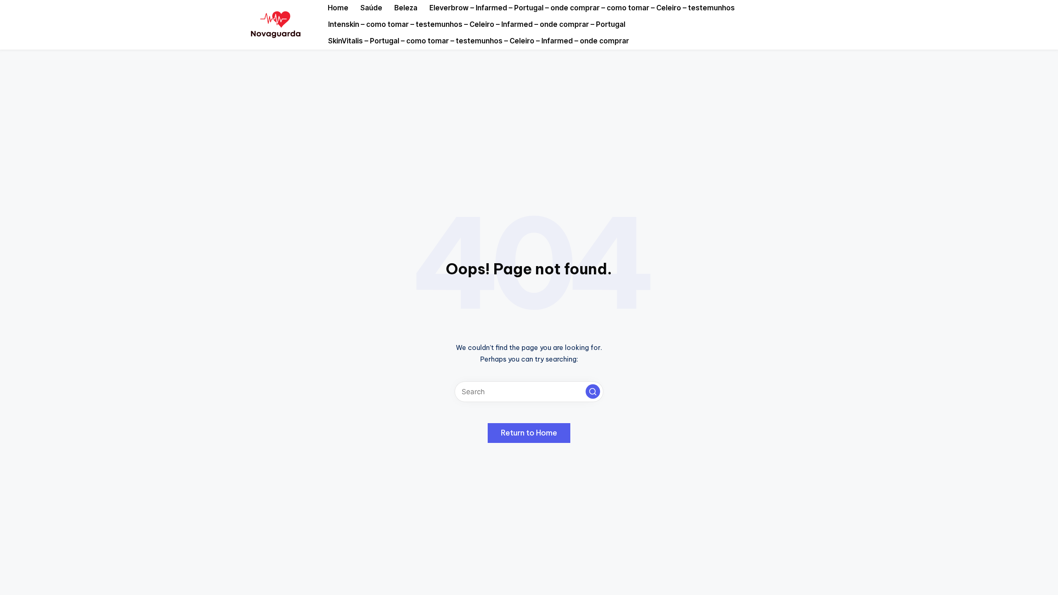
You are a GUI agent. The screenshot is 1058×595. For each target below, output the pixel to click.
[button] (593, 391)
